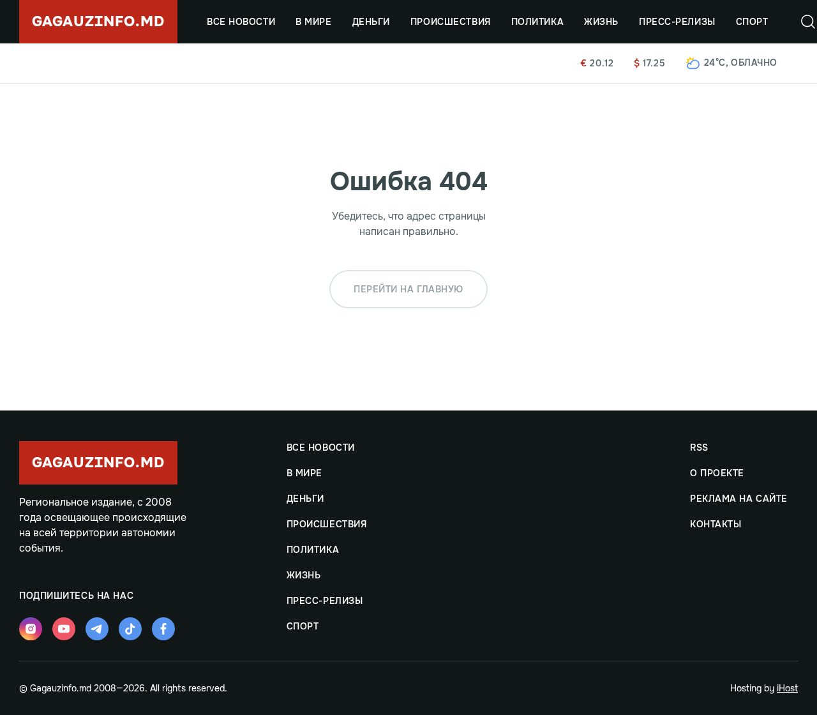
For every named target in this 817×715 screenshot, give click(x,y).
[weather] (693, 63)
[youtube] (63, 628)
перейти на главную (408, 289)
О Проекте (717, 473)
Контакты (715, 524)
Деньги (371, 21)
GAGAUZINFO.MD (98, 22)
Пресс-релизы (677, 21)
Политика (537, 21)
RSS (699, 447)
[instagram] (30, 628)
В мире (313, 21)
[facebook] (163, 628)
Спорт (752, 21)
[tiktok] (130, 628)
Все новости (241, 21)
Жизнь (601, 21)
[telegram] (97, 628)
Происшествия (450, 21)
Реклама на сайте (739, 498)
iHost (787, 688)
